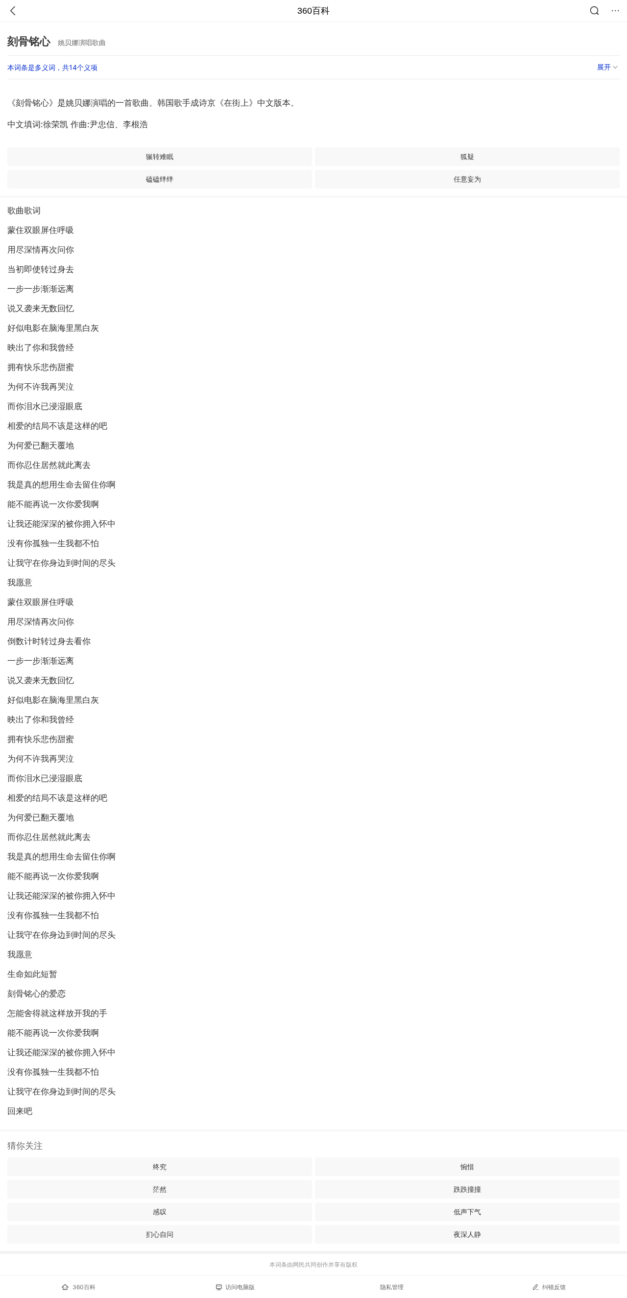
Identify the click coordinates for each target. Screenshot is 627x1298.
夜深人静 (467, 1234)
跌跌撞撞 (467, 1189)
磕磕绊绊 (159, 179)
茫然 (160, 1189)
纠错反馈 (554, 1287)
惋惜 (467, 1166)
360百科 (313, 11)
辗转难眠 (159, 156)
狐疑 (467, 156)
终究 (160, 1166)
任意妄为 (467, 179)
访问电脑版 (240, 1287)
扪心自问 (159, 1234)
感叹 (160, 1211)
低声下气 (467, 1211)
